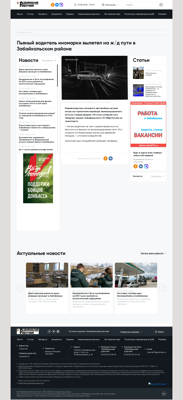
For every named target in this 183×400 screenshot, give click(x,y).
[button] (162, 287)
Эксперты (42, 14)
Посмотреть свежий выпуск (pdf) (139, 14)
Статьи (30, 14)
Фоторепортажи (112, 14)
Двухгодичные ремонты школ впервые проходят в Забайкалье (45, 294)
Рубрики (70, 14)
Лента (20, 14)
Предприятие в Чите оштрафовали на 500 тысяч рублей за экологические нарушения (91, 296)
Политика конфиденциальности (31, 383)
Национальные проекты (89, 14)
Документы (57, 14)
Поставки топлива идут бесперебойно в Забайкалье (132, 294)
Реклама (162, 14)
